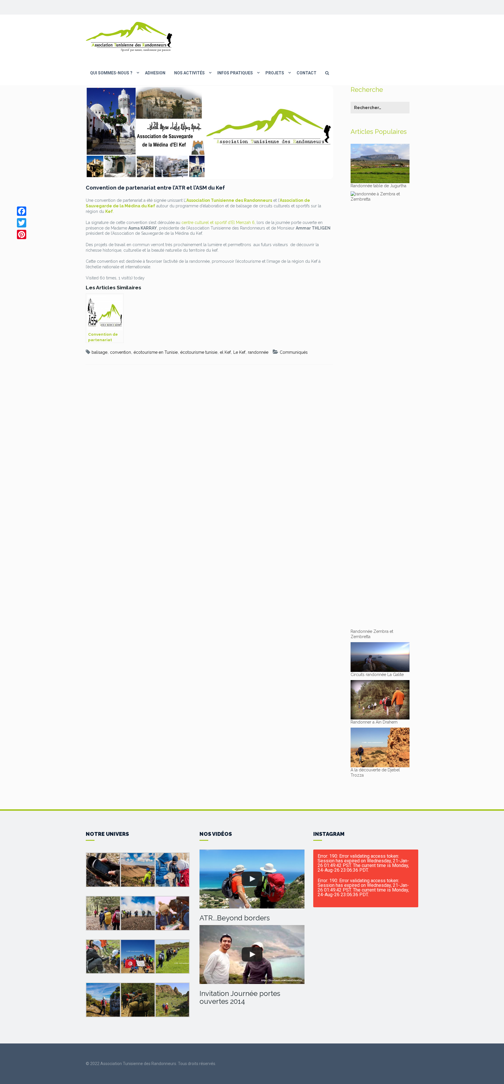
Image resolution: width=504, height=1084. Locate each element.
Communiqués (294, 352)
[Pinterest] (21, 234)
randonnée (258, 352)
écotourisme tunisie (198, 352)
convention (120, 352)
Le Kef (239, 352)
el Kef (225, 352)
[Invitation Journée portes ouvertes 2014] (252, 954)
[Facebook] (21, 211)
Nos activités (189, 73)
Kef (109, 211)
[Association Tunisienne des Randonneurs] (129, 36)
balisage (99, 352)
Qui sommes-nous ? (111, 73)
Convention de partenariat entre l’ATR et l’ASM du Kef (155, 188)
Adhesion (155, 73)
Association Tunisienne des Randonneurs (229, 200)
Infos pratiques (235, 73)
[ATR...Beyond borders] (252, 879)
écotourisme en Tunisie (156, 352)
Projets (274, 73)
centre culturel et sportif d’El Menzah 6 (218, 222)
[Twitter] (21, 223)
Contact (306, 73)
